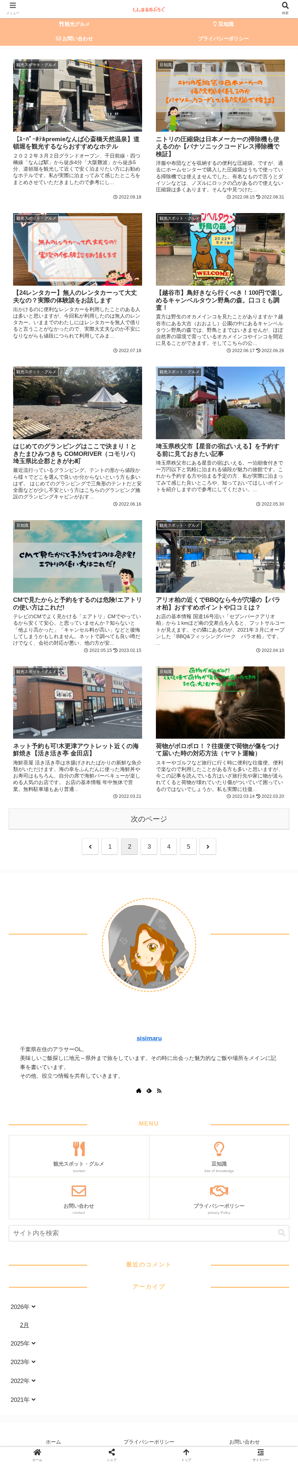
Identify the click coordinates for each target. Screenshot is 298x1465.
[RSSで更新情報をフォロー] (159, 1091)
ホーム (53, 1442)
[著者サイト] (138, 1091)
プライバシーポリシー (149, 1442)
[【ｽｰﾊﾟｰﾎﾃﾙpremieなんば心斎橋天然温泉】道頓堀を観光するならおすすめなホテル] (89, 906)
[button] (281, 1233)
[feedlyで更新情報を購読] (149, 1091)
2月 (24, 1325)
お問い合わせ (244, 1442)
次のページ (149, 819)
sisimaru (149, 1038)
